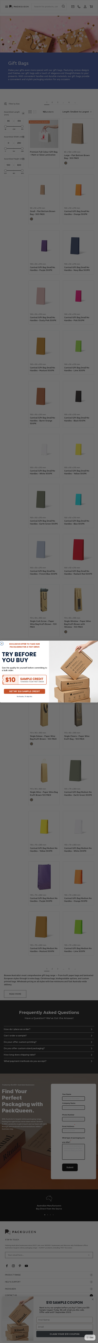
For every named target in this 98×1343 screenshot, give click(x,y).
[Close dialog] (2, 643)
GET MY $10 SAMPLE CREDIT (24, 691)
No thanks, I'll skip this (24, 696)
